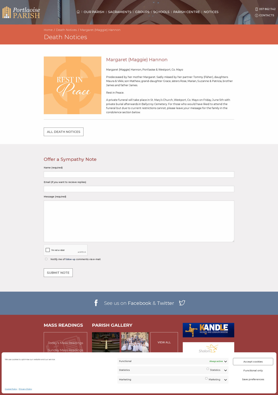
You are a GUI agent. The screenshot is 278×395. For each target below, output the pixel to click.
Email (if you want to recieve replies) (65, 182)
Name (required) (53, 167)
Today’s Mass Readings (65, 343)
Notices (211, 12)
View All (164, 342)
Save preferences (253, 379)
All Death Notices (63, 132)
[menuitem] (78, 15)
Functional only (253, 370)
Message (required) (55, 196)
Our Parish (94, 12)
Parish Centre (186, 12)
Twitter (165, 303)
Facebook (139, 303)
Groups (142, 12)
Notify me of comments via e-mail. (75, 259)
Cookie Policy (11, 389)
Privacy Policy (25, 389)
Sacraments (119, 12)
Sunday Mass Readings (65, 350)
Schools (161, 12)
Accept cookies (253, 361)
